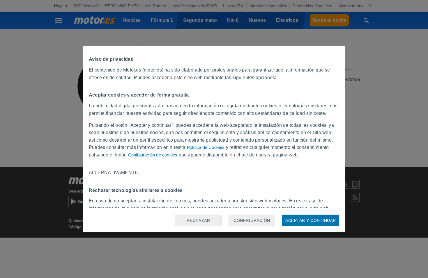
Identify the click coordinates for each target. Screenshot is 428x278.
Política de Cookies (206, 147)
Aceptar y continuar (310, 220)
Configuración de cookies (153, 154)
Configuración (252, 220)
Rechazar (198, 220)
